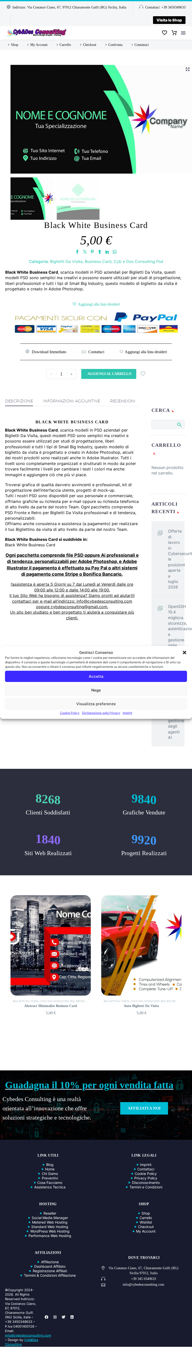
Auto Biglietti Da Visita (50, 1006)
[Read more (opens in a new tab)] (93, 352)
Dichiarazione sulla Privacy (101, 713)
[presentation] (7, 955)
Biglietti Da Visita (66, 261)
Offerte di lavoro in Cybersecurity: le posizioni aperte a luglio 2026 (176, 559)
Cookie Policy (70, 713)
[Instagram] (55, 1317)
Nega (96, 689)
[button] (184, 652)
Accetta (96, 676)
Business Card (98, 261)
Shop (14, 45)
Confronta (115, 45)
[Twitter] (84, 252)
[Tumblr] (100, 252)
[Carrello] (174, 33)
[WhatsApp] (114, 252)
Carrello (65, 45)
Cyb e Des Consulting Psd (138, 261)
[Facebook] (77, 252)
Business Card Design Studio (141, 1006)
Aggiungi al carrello (110, 374)
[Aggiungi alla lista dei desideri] (96, 304)
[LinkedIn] (107, 252)
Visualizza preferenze (96, 703)
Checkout (89, 45)
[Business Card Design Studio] (141, 945)
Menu (183, 33)
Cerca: (179, 424)
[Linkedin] (72, 1317)
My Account (39, 45)
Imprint (127, 713)
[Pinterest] (92, 252)
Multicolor (84, 1001)
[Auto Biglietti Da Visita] (50, 945)
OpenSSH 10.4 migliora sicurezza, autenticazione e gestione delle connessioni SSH (176, 631)
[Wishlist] (165, 33)
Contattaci (141, 45)
